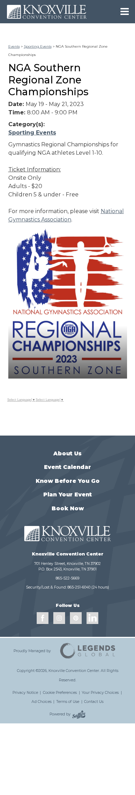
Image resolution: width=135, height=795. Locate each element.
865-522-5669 (67, 578)
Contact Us (94, 701)
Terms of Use (67, 701)
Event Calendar (67, 467)
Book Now (68, 508)
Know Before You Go (68, 481)
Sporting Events (38, 46)
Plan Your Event (67, 494)
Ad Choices (42, 701)
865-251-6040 (79, 587)
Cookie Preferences (60, 692)
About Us (67, 453)
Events (14, 46)
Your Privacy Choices (100, 692)
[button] (67, 303)
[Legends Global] (88, 650)
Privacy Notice (25, 692)
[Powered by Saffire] (79, 714)
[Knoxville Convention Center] (47, 11)
